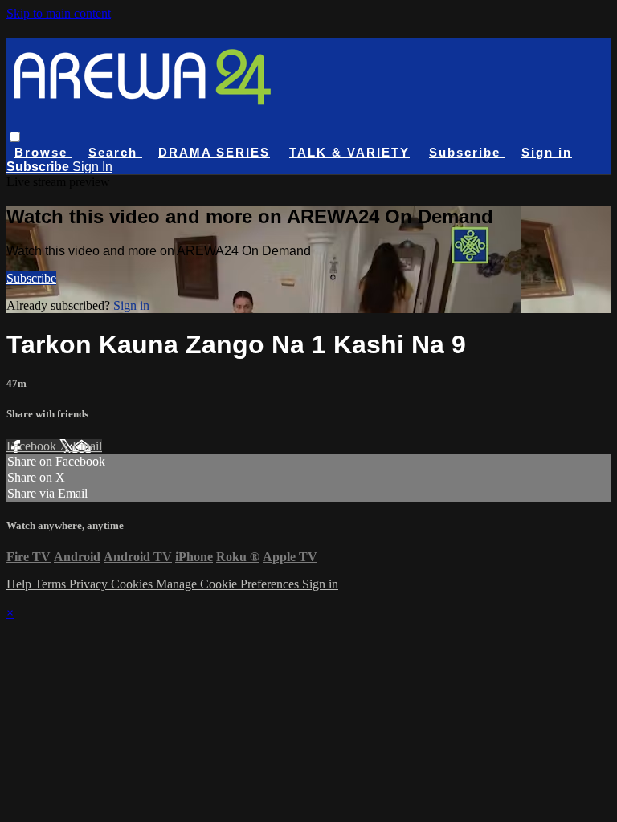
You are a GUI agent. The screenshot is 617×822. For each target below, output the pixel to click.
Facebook (32, 446)
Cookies (133, 584)
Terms (52, 584)
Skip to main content (58, 13)
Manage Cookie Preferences (229, 584)
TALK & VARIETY (349, 152)
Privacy (90, 584)
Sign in (546, 152)
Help (20, 584)
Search (115, 152)
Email (87, 446)
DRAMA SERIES (214, 152)
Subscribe (31, 278)
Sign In (92, 166)
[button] (15, 137)
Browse (43, 152)
